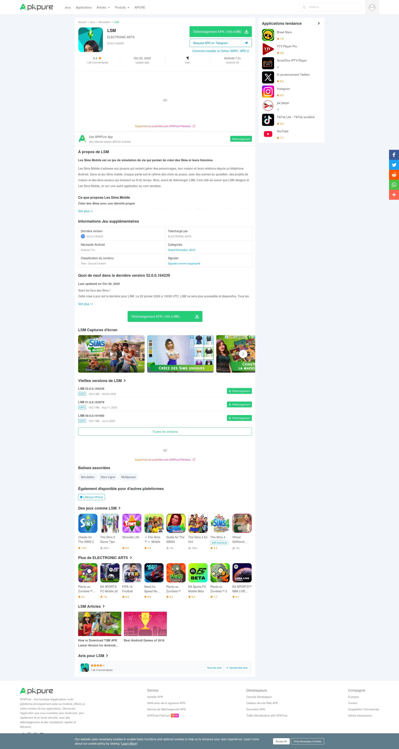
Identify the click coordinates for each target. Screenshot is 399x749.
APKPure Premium (158, 715)
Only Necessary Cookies (307, 741)
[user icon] (372, 7)
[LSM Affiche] (180, 354)
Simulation (105, 22)
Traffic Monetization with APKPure (266, 715)
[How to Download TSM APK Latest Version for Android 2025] (99, 624)
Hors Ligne (108, 477)
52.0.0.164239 (95, 236)
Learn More (129, 743)
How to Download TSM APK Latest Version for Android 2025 (97, 643)
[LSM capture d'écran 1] (249, 354)
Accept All (281, 741)
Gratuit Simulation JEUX (181, 250)
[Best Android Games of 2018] (145, 624)
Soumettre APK (255, 709)
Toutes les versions (165, 431)
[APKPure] (36, 7)
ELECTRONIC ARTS (120, 37)
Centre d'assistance (360, 715)
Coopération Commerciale (363, 709)
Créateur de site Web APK (262, 703)
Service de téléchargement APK (166, 709)
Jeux (92, 22)
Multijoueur (128, 477)
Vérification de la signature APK (166, 703)
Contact (352, 703)
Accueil (82, 22)
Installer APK (155, 697)
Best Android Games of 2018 (144, 640)
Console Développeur (259, 697)
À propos (353, 697)
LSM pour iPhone (93, 497)
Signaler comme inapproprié (184, 263)
